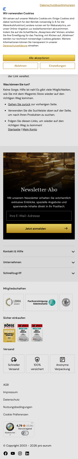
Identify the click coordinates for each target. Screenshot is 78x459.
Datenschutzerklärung (15, 45)
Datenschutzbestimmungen (57, 5)
